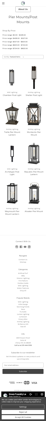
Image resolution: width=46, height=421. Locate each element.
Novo (23, 309)
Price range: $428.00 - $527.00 (15, 38)
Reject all (23, 412)
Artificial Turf (23, 273)
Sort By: (6, 57)
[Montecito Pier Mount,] (34, 114)
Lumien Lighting (23, 314)
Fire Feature (23, 281)
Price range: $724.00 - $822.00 (15, 48)
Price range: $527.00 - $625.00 (14, 42)
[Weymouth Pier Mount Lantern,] (12, 193)
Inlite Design (23, 304)
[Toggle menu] (3, 3)
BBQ (23, 276)
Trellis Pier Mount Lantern (12, 133)
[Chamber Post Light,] (12, 77)
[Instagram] (17, 247)
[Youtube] (25, 247)
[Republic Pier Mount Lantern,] (34, 154)
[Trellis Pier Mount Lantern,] (12, 114)
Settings (23, 407)
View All (23, 327)
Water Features (23, 288)
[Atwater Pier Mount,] (34, 193)
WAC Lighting (23, 286)
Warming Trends (23, 307)
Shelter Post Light (34, 95)
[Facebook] (21, 247)
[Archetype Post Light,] (12, 154)
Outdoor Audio (23, 283)
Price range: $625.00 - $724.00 (15, 45)
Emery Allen (23, 319)
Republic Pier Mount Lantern (34, 173)
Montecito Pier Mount (34, 133)
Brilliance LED (23, 324)
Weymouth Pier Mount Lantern (12, 212)
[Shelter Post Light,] (34, 77)
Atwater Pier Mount (34, 211)
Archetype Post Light (12, 173)
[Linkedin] (29, 247)
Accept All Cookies (23, 417)
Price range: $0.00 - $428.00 (14, 35)
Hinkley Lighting (23, 322)
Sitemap (23, 262)
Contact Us (23, 260)
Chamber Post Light (12, 95)
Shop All (23, 291)
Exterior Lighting (23, 278)
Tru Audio (23, 312)
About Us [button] (23, 9)
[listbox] (17, 57)
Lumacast (23, 317)
